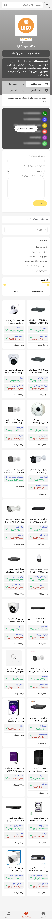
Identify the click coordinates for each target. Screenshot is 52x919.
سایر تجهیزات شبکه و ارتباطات (34, 266)
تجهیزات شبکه (41, 247)
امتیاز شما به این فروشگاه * (34, 165)
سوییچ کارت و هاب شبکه (37, 256)
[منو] (47, 5)
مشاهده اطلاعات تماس (26, 128)
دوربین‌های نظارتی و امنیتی (36, 261)
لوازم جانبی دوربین (39, 251)
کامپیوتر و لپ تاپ (39, 270)
